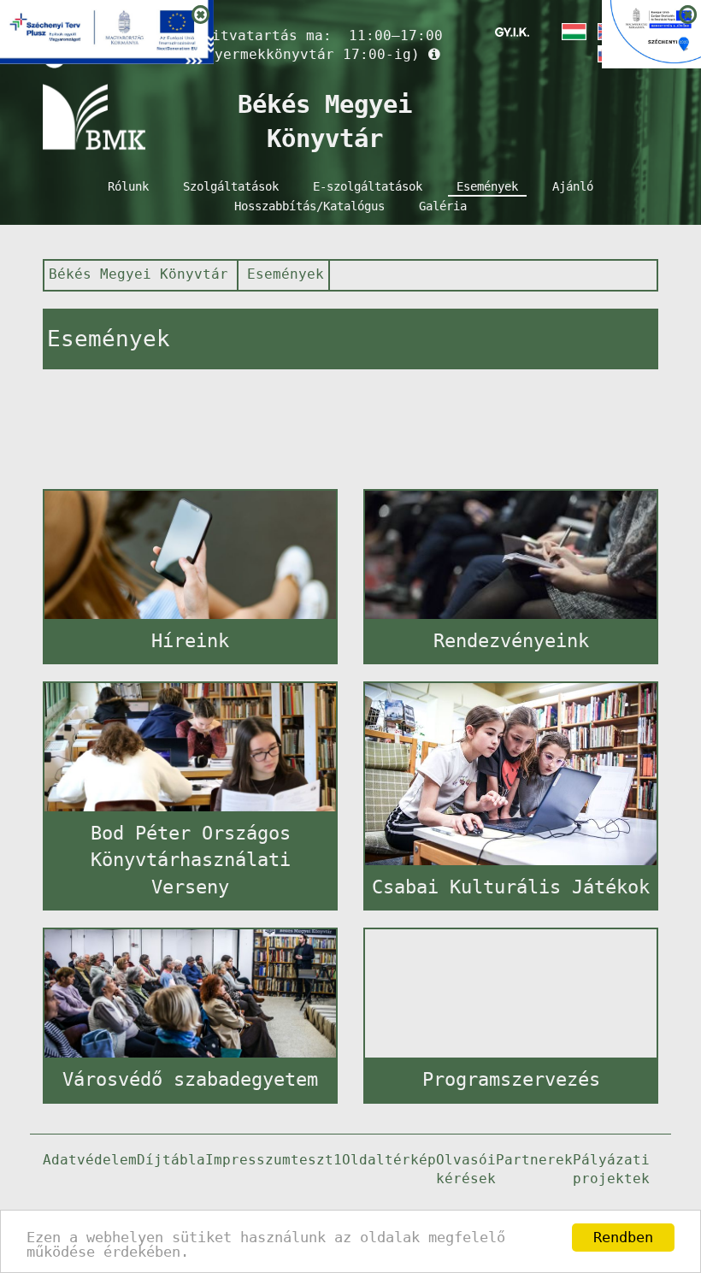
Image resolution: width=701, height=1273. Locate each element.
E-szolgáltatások (367, 186)
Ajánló (572, 186)
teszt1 (316, 1160)
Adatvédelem (90, 1160)
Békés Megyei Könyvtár (138, 274)
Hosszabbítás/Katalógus (309, 206)
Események (487, 186)
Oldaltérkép (389, 1160)
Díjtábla (171, 1160)
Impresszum (248, 1160)
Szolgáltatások (231, 186)
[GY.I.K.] (512, 31)
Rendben (623, 1237)
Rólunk (128, 186)
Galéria (443, 206)
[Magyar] (572, 31)
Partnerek (534, 1160)
